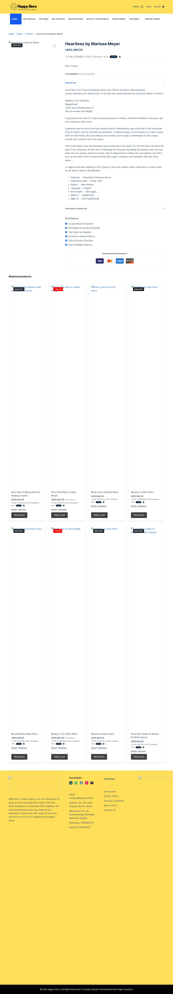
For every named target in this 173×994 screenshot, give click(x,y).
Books (14, 19)
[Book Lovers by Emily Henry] (106, 386)
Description (70, 83)
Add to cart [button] (59, 515)
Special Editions (75, 19)
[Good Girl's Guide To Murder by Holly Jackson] (146, 628)
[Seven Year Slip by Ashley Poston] (66, 386)
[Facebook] (81, 782)
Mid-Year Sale (58, 19)
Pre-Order (43, 19)
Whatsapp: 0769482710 (81, 822)
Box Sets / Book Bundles (97, 19)
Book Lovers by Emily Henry (105, 492)
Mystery (142, 751)
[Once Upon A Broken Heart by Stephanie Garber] (26, 386)
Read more (19, 515)
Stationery (134, 19)
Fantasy (90, 74)
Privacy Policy (111, 796)
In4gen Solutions (125, 989)
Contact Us (109, 810)
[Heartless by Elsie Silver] (146, 386)
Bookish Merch (119, 19)
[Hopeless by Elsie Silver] (106, 628)
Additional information (76, 209)
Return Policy (110, 805)
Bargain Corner (152, 19)
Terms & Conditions (114, 800)
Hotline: (73, 827)
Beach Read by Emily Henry (24, 733)
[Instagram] (86, 782)
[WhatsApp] (76, 782)
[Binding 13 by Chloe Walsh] (66, 628)
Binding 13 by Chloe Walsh (64, 733)
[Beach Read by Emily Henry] (26, 628)
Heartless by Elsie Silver (142, 492)
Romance (62, 510)
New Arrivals (29, 19)
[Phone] (70, 782)
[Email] (92, 782)
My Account (110, 791)
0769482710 (84, 827)
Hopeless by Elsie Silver (102, 733)
